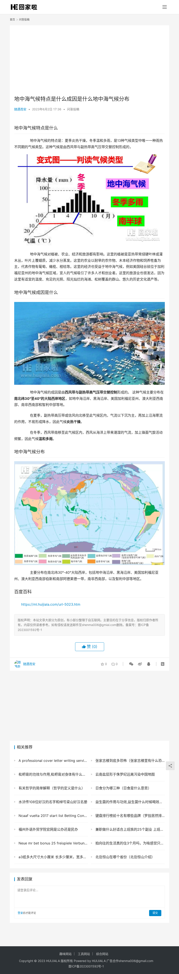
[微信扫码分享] (131, 664)
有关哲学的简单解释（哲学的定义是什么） (51, 788)
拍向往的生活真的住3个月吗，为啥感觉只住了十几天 (129, 843)
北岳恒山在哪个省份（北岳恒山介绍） (124, 857)
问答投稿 (73, 109)
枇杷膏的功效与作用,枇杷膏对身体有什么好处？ (52, 774)
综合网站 (102, 954)
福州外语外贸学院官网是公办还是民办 (47, 829)
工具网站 (84, 954)
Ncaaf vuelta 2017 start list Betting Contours (52, 815)
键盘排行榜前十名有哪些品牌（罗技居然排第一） (129, 815)
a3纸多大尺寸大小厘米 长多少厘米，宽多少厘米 (52, 857)
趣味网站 (65, 954)
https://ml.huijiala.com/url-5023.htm (50, 604)
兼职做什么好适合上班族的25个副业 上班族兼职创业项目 (129, 829)
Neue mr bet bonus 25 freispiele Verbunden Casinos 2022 (52, 843)
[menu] (164, 7)
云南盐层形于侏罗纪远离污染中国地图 (124, 774)
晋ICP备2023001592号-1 (86, 966)
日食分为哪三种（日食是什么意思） (122, 788)
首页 (12, 19)
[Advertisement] (89, 60)
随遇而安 (20, 109)
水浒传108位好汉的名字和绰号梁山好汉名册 (52, 802)
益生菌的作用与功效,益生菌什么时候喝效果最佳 (129, 802)
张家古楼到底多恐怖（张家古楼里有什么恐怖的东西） (129, 760)
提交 (155, 913)
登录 (20, 913)
